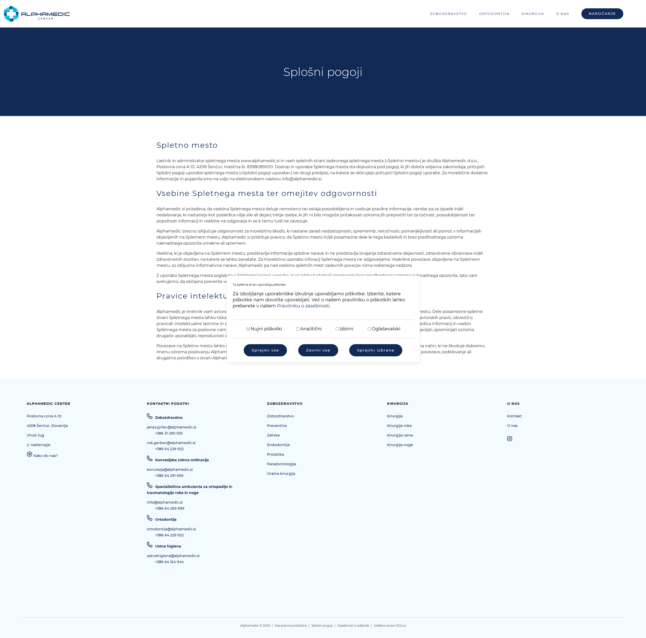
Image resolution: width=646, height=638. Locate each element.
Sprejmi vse (265, 350)
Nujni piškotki (266, 329)
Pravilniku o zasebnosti (303, 306)
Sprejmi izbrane (375, 350)
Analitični (311, 329)
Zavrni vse (318, 350)
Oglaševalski (386, 329)
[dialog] (323, 319)
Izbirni (347, 329)
